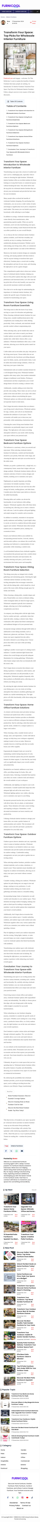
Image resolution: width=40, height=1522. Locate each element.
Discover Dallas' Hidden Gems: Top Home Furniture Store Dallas (26, 1254)
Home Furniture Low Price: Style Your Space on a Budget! (26, 1276)
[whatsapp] (16, 1151)
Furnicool (4, 1468)
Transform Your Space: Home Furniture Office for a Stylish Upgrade (10, 1209)
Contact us (26, 1506)
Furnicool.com (8, 78)
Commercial (25, 1461)
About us (20, 1508)
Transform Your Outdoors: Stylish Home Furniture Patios (23, 1420)
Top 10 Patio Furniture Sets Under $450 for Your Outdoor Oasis (26, 1368)
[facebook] (6, 1151)
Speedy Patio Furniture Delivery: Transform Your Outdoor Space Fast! (26, 1345)
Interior (3, 1465)
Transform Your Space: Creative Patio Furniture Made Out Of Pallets (27, 1236)
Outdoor (24, 1454)
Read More (16, 1215)
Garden (23, 1450)
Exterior (23, 1465)
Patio (2, 1454)
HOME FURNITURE (6, 11)
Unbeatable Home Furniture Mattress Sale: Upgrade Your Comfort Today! (24, 1412)
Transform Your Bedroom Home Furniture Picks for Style (22, 1395)
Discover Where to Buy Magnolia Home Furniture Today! (25, 1403)
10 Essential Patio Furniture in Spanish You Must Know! (11, 1236)
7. (20, 152)
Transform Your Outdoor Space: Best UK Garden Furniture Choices (26, 1311)
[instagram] (22, 1498)
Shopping (24, 1468)
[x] (11, 1151)
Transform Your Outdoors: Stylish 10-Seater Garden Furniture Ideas (26, 1335)
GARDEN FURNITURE (20, 11)
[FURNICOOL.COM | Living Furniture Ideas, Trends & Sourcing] (11, 6)
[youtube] (27, 1498)
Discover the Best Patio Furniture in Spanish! (26, 1379)
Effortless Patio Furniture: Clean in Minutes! (24, 1356)
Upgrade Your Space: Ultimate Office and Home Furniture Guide (27, 1209)
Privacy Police (14, 1506)
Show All (34, 1190)
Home (3, 17)
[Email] (22, 1151)
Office (23, 1457)
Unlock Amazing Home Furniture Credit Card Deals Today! (25, 1437)
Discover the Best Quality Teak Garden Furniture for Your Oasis (26, 1323)
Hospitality (4, 1461)
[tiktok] (32, 1498)
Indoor (3, 1457)
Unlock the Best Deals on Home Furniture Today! (26, 1265)
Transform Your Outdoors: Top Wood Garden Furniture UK (25, 1299)
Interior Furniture (11, 17)
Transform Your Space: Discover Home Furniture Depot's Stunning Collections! (26, 1288)
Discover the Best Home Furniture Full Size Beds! (24, 1428)
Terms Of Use (25, 1503)
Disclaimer (14, 1503)
